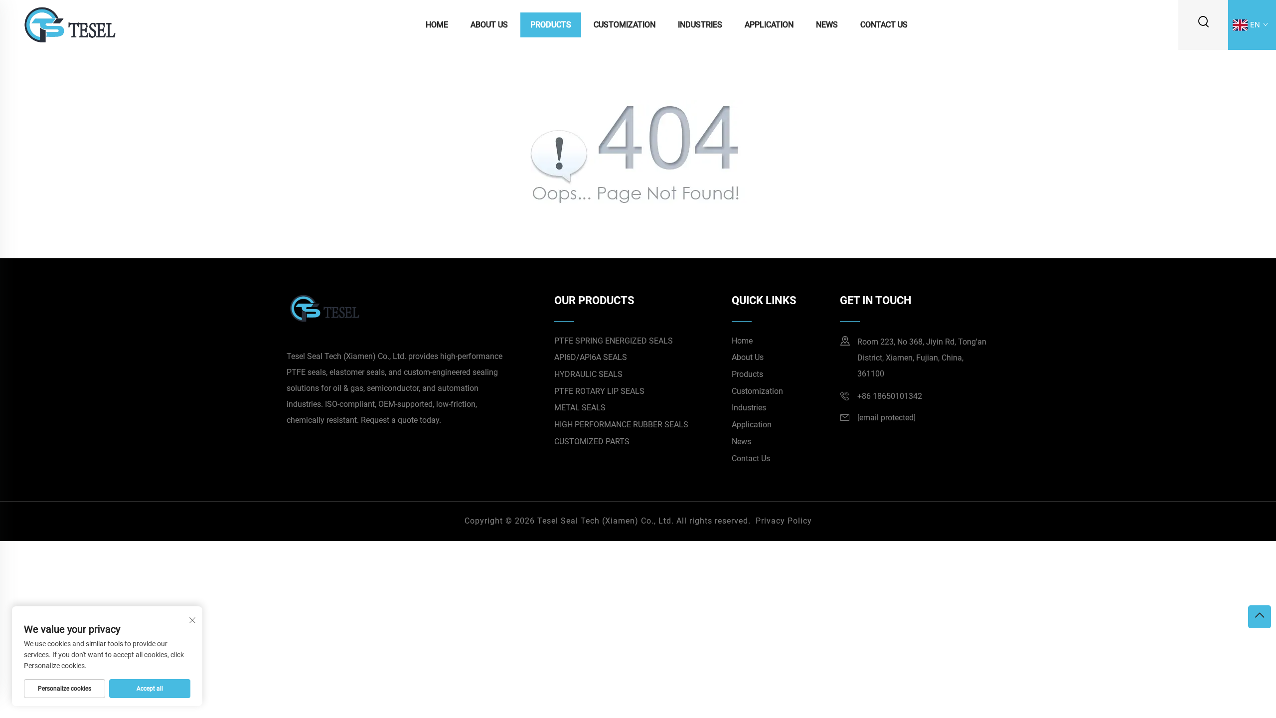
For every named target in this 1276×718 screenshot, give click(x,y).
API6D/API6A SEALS (590, 357)
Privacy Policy (784, 521)
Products (550, 24)
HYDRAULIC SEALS (588, 374)
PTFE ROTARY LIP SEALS (599, 391)
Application (769, 24)
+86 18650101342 (889, 396)
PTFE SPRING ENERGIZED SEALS (613, 341)
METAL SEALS (580, 407)
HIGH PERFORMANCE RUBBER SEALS (621, 424)
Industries (700, 24)
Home (437, 24)
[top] (1259, 616)
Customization (624, 24)
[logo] (69, 24)
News (827, 24)
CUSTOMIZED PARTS (592, 441)
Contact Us (884, 24)
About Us (489, 24)
